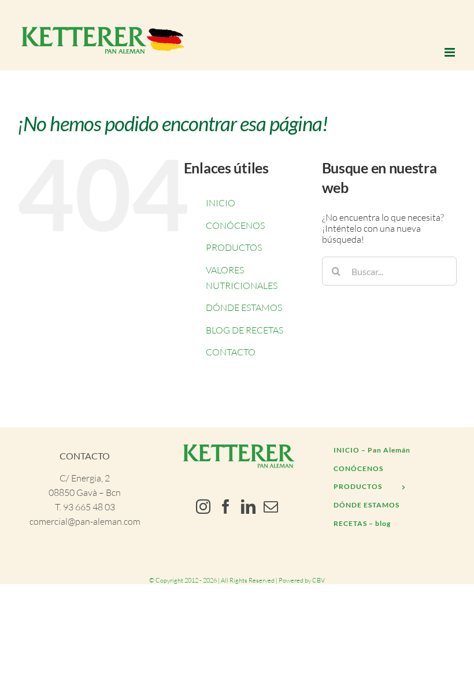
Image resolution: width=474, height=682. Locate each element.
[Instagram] (203, 506)
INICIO (220, 203)
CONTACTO (230, 352)
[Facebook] (226, 506)
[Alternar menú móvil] (451, 52)
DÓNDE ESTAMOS (244, 307)
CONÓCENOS (235, 225)
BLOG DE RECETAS (244, 330)
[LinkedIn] (248, 506)
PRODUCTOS (234, 247)
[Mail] (271, 506)
